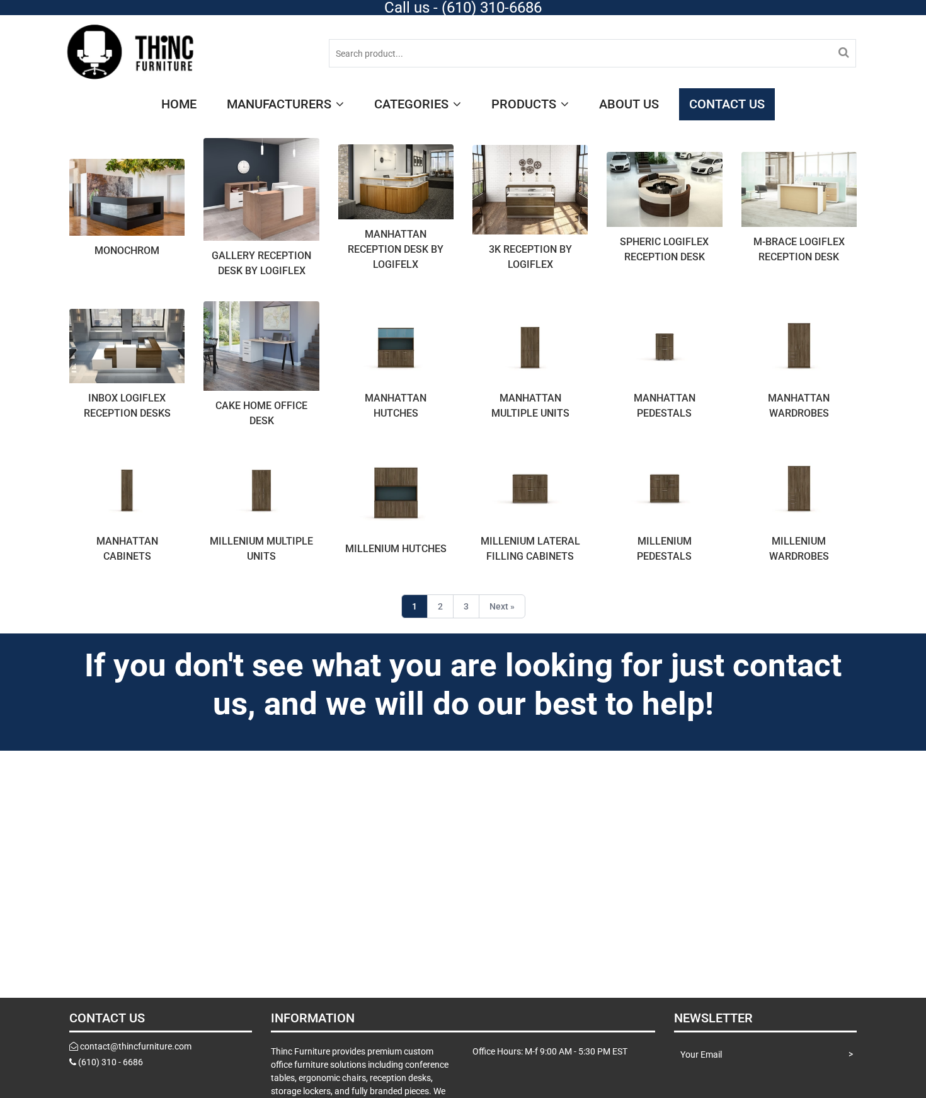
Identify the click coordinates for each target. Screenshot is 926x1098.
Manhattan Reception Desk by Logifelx (395, 249)
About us (629, 104)
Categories (413, 104)
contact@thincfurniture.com (135, 1046)
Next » (502, 606)
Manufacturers (280, 104)
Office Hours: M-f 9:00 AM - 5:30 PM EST (549, 1051)
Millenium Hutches (396, 549)
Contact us (727, 104)
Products (525, 104)
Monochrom (126, 251)
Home (179, 104)
